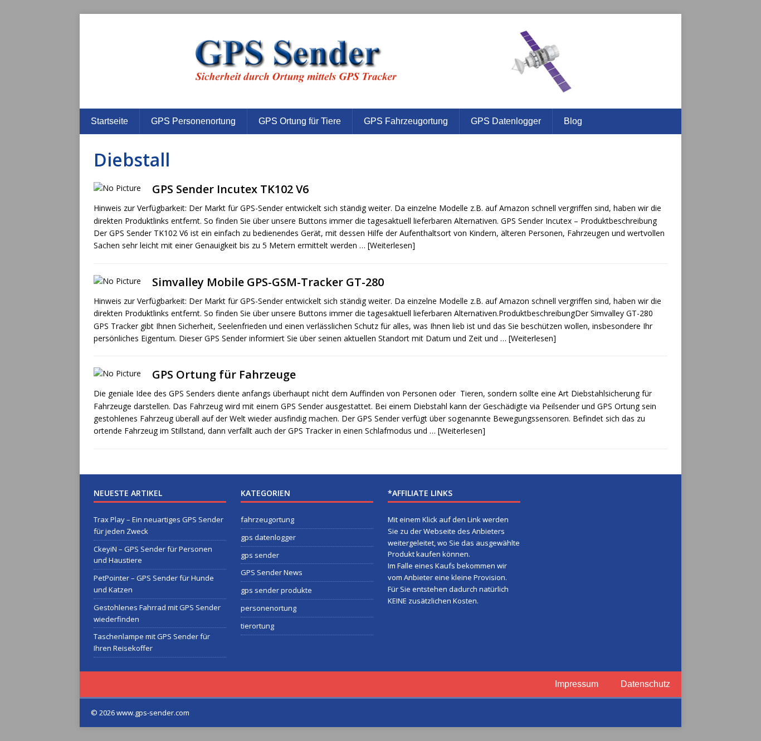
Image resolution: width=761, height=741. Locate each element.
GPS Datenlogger (506, 121)
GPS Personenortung (193, 121)
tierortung (257, 626)
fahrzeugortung (267, 519)
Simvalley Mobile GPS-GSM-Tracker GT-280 (268, 281)
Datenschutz (645, 684)
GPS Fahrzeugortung (406, 121)
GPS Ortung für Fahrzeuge (224, 374)
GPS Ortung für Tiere (299, 121)
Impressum (576, 684)
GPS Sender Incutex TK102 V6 (230, 189)
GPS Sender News (272, 572)
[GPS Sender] (380, 61)
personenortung (268, 608)
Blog (573, 121)
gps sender (260, 555)
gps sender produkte (276, 590)
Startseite (109, 121)
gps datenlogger (268, 537)
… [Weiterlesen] (387, 245)
